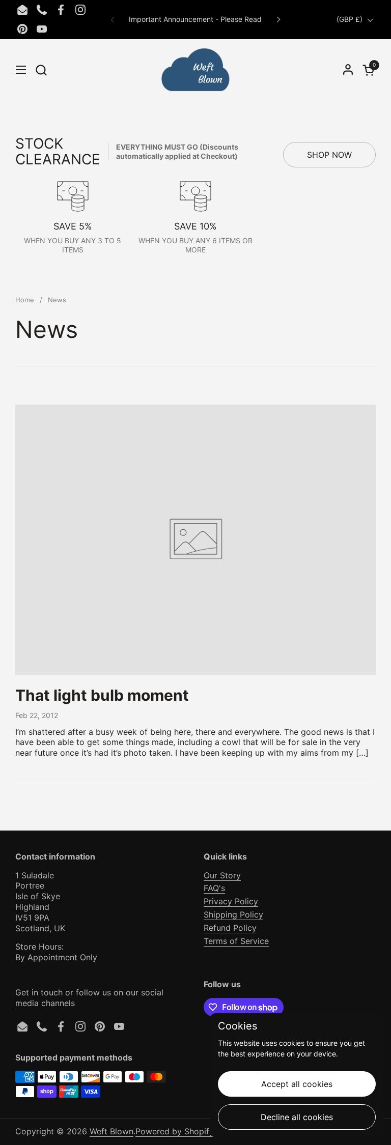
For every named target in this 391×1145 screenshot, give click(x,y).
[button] (41, 70)
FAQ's (214, 888)
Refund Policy (230, 928)
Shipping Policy (233, 914)
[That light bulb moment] (195, 540)
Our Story (222, 875)
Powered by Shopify (174, 1131)
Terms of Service (236, 941)
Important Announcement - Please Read (195, 19)
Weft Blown (111, 1131)
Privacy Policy (231, 901)
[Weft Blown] (195, 69)
